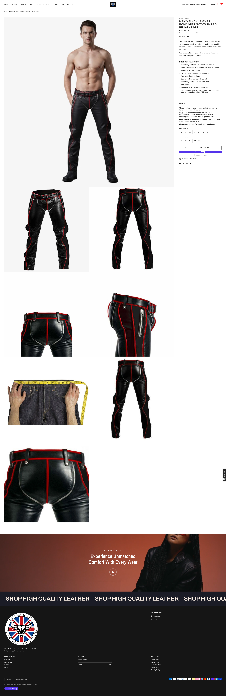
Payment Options (156, 664)
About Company (9, 656)
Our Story (7, 659)
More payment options (200, 155)
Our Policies (155, 656)
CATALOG (14, 4)
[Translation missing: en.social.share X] (184, 163)
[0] (220, 4)
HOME (6, 4)
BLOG (32, 4)
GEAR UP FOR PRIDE (67, 4)
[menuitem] (7, 4)
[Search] (217, 4)
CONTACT (24, 4)
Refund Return (8, 662)
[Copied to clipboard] (191, 163)
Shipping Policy (155, 670)
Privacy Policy (155, 659)
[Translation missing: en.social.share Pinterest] (187, 163)
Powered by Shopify (32, 684)
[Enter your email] (110, 664)
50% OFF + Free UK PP (44, 4)
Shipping (188, 32)
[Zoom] (170, 21)
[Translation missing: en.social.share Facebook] (180, 163)
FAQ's (56, 4)
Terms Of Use (155, 662)
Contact (6, 664)
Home (5, 11)
